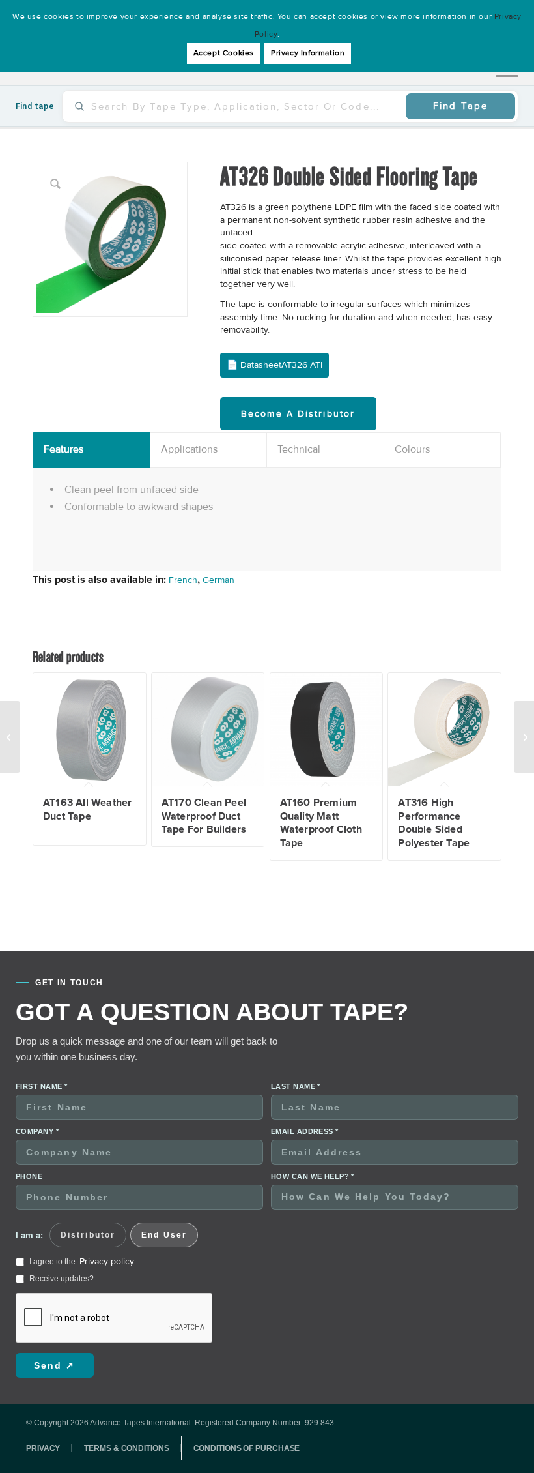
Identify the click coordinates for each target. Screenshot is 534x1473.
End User (164, 1235)
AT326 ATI (301, 364)
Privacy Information (307, 53)
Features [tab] (63, 449)
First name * (41, 1086)
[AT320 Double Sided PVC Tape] (524, 737)
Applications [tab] (189, 449)
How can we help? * (312, 1176)
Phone (29, 1176)
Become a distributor (298, 413)
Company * (37, 1131)
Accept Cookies (223, 53)
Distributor (88, 1235)
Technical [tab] (298, 449)
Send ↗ (55, 1365)
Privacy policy (106, 1261)
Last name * (295, 1086)
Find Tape (460, 106)
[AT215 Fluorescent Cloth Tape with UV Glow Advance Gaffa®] (10, 737)
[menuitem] (49, 1448)
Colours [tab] (412, 449)
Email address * (305, 1131)
